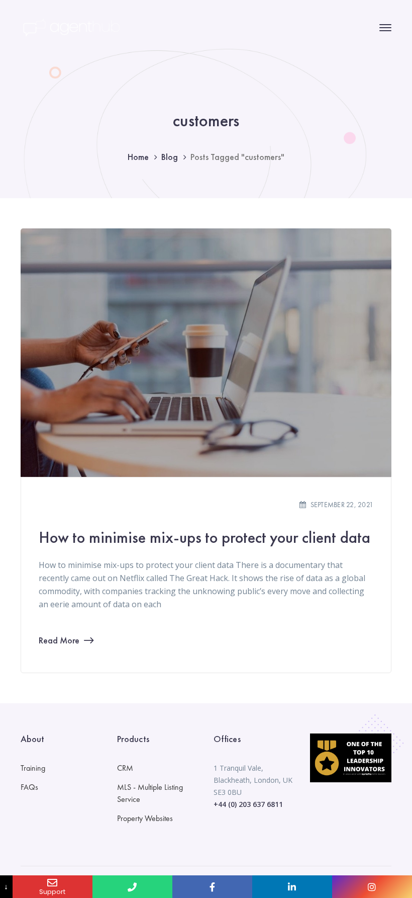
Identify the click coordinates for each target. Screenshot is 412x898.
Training (33, 768)
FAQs (29, 787)
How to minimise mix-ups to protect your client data (204, 537)
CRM (125, 768)
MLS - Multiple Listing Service (150, 793)
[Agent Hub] (71, 26)
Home (138, 156)
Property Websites (145, 818)
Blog (169, 156)
